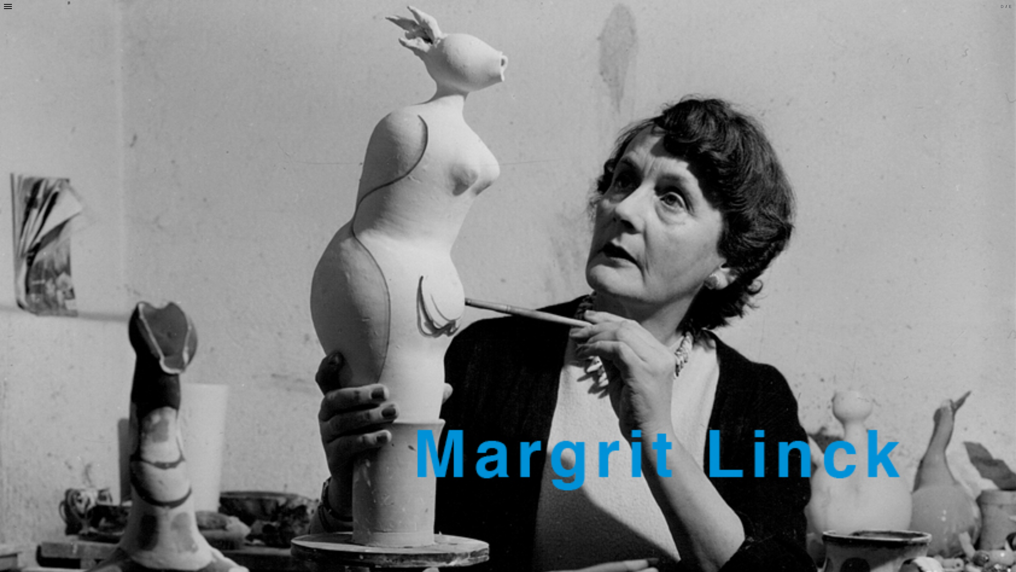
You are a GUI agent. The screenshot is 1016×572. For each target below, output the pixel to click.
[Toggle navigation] (8, 6)
